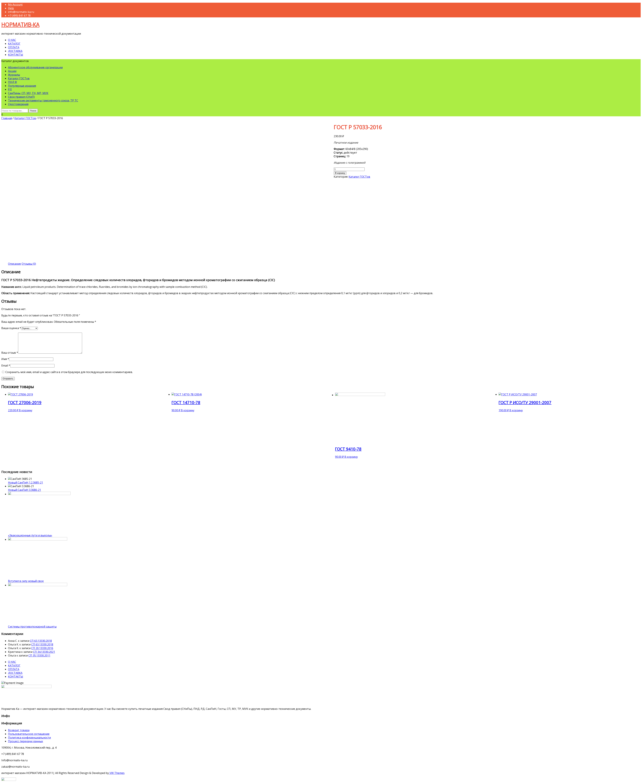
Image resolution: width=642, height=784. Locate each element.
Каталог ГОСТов (19, 78)
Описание (14, 264)
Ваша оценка (11, 328)
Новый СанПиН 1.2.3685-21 (25, 482)
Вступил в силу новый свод (26, 581)
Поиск (33, 110)
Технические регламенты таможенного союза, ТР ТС (43, 100)
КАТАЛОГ (14, 43)
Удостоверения (18, 104)
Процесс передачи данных (25, 741)
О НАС (12, 40)
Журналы (14, 75)
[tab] (14, 264)
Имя (5, 359)
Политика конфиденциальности (29, 737)
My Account (15, 4)
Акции (12, 71)
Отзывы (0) (29, 264)
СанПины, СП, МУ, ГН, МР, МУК (28, 93)
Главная (6, 118)
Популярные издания (22, 86)
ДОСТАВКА (15, 51)
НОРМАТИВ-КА (20, 24)
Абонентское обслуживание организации (35, 67)
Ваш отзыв (9, 352)
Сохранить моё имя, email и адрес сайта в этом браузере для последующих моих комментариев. (69, 372)
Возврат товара (18, 730)
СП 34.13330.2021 (44, 652)
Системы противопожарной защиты (32, 626)
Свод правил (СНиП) (21, 97)
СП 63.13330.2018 (41, 641)
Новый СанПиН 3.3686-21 (24, 490)
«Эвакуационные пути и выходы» (30, 535)
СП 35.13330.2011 (39, 655)
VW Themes (117, 773)
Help (11, 8)
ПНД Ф (12, 82)
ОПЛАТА (13, 47)
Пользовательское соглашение (28, 734)
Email (5, 365)
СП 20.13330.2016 (42, 648)
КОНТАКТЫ (15, 54)
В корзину (340, 173)
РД (10, 89)
